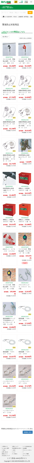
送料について (15, 446)
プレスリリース (26, 455)
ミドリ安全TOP (8, 16)
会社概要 (25, 448)
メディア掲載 (26, 453)
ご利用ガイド (5, 446)
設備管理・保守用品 (23, 16)
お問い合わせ (5, 451)
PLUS (15, 16)
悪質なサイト (5, 453)
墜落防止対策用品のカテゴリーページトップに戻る (17, 428)
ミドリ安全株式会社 (27, 446)
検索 (30, 12)
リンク (13, 451)
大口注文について (6, 455)
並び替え (5, 36)
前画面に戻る (27, 432)
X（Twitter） (15, 453)
